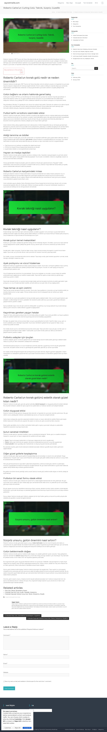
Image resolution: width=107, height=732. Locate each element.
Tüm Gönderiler (87, 3)
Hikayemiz (61, 3)
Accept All (27, 728)
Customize (8, 728)
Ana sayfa (78, 3)
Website (5, 672)
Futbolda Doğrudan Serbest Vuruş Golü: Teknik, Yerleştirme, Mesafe (24, 594)
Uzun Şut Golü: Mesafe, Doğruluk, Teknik (83, 51)
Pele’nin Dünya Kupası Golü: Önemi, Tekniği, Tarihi (85, 53)
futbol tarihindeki (37, 543)
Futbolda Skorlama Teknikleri (80, 37)
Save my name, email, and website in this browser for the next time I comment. (28, 681)
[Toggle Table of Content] (20, 72)
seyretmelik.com (12, 3)
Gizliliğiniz (94, 729)
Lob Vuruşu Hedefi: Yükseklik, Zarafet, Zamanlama (85, 56)
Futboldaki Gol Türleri (78, 40)
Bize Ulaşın (69, 3)
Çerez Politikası (80, 729)
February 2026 (76, 77)
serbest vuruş (19, 555)
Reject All (17, 728)
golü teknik (29, 139)
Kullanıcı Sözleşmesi (70, 729)
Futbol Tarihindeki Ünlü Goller (64, 12)
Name (5, 654)
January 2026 (76, 79)
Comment (6, 635)
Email (5, 663)
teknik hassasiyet (40, 404)
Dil (95, 3)
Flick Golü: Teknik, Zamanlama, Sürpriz (16, 590)
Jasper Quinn (16, 53)
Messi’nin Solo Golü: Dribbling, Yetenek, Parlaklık (85, 49)
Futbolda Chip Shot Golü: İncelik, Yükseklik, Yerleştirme (21, 592)
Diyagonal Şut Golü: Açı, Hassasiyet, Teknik (83, 58)
